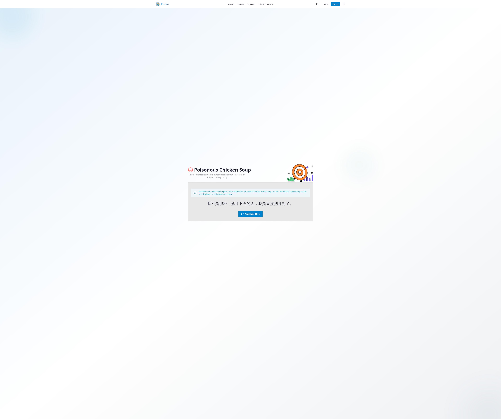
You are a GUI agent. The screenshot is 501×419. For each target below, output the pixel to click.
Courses (240, 4)
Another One (252, 214)
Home (230, 4)
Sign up (336, 4)
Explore (251, 4)
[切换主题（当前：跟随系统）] (344, 4)
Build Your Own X (265, 4)
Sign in (325, 4)
